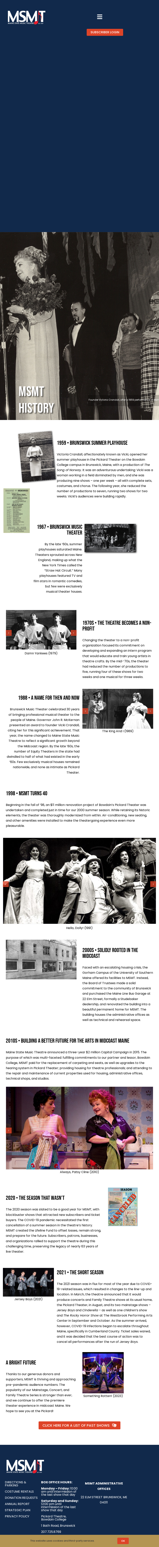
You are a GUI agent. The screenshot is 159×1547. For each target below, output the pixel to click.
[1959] (16, 489)
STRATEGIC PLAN (17, 1510)
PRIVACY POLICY (17, 1516)
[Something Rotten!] (103, 1353)
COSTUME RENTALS (19, 1491)
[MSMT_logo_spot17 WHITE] (26, 11)
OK (123, 1541)
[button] (9, 633)
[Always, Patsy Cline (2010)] (79, 1128)
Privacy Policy (104, 1541)
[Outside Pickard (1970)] (110, 525)
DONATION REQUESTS (21, 1498)
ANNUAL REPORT (17, 1504)
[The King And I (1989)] (117, 709)
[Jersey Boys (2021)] (28, 1269)
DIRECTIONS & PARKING (15, 1484)
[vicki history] (35, 434)
